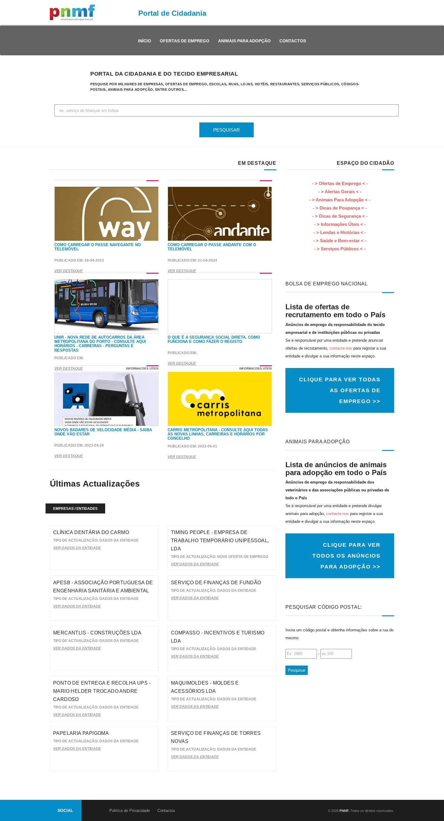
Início (144, 40)
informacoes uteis (142, 368)
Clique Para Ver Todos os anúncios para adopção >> (346, 556)
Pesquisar (296, 670)
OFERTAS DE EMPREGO (184, 40)
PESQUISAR (226, 129)
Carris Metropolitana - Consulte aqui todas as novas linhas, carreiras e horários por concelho (218, 434)
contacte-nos (341, 348)
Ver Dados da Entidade (77, 548)
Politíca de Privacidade (129, 810)
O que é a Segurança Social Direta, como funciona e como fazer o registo (214, 339)
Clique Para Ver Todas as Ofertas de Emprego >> (340, 390)
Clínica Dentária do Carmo (91, 532)
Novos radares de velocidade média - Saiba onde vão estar (103, 432)
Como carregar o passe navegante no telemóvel (97, 247)
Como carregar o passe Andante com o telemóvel (212, 247)
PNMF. (344, 811)
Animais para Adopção (244, 40)
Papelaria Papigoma (81, 733)
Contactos (292, 40)
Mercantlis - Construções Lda (97, 632)
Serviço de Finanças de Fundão (216, 582)
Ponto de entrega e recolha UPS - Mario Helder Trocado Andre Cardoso (102, 691)
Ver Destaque (68, 271)
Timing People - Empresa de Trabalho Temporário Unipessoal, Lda (220, 540)
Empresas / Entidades (75, 509)
